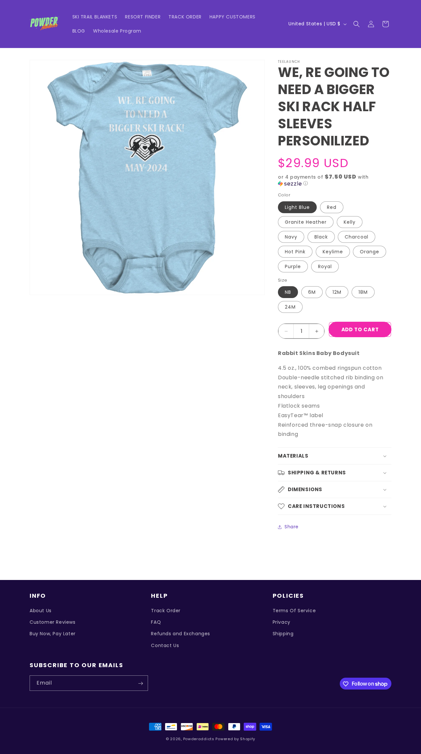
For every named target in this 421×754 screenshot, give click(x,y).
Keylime (333, 251)
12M (337, 292)
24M (290, 307)
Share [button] (292, 526)
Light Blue (297, 207)
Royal (325, 266)
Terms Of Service (294, 610)
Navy (291, 237)
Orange (369, 251)
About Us (41, 610)
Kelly (350, 222)
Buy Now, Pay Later (53, 634)
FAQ (156, 622)
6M (312, 292)
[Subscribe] (140, 683)
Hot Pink (295, 251)
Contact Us (165, 645)
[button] (356, 24)
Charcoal (356, 237)
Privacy (281, 622)
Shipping (283, 634)
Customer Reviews (53, 622)
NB (288, 292)
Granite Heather (306, 222)
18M (363, 292)
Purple (293, 266)
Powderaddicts (198, 738)
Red (331, 207)
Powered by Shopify (235, 738)
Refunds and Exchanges (180, 634)
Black (321, 237)
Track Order (166, 610)
